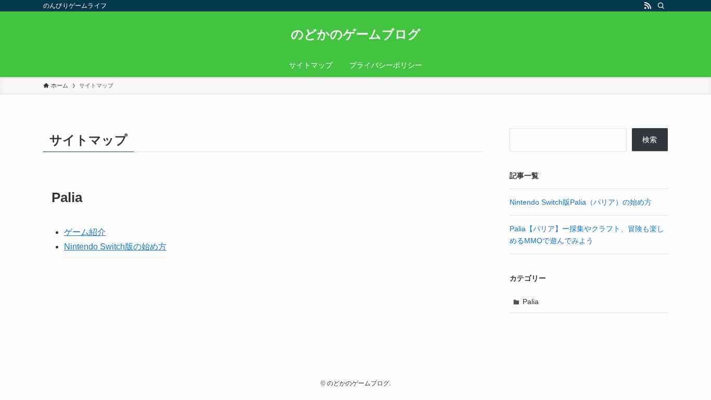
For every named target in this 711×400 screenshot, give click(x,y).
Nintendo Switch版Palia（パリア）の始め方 (581, 202)
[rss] (647, 5)
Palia (531, 301)
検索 (649, 139)
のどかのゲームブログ (356, 34)
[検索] (661, 5)
